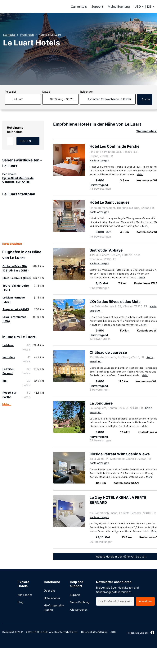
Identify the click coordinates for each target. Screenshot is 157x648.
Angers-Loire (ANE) (15, 309)
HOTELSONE (40, 632)
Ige (4, 380)
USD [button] (137, 6)
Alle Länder (25, 594)
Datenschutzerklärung (94, 632)
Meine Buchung (119, 6)
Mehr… (6, 404)
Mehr (140, 174)
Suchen (25, 140)
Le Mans (8, 345)
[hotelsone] (27, 6)
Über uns (49, 590)
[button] (150, 6)
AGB (113, 632)
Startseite (9, 34)
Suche (146, 99)
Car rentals (79, 6)
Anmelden (145, 601)
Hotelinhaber (52, 598)
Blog (20, 602)
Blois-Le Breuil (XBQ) (16, 278)
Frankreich (27, 34)
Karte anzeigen (12, 243)
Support (97, 6)
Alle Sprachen (78, 609)
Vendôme (8, 357)
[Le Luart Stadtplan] (23, 219)
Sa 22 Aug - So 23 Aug (64, 99)
